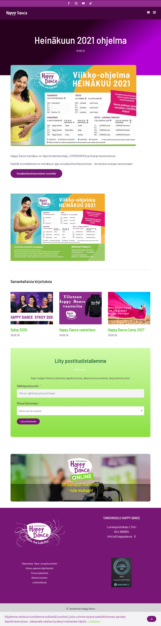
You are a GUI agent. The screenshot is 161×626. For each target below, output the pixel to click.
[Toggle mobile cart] (148, 12)
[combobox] (80, 410)
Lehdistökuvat (39, 582)
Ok (152, 619)
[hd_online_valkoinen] (80, 458)
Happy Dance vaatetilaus (77, 329)
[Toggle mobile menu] (154, 12)
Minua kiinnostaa (27, 403)
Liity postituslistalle (28, 421)
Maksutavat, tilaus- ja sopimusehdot (39, 563)
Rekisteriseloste (39, 577)
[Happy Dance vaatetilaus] (80, 308)
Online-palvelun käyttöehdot (39, 568)
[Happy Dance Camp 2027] (129, 308)
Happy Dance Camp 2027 (126, 329)
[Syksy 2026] (32, 308)
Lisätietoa (94, 621)
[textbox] (34, 410)
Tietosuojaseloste (39, 572)
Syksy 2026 (19, 329)
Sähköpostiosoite (28, 386)
